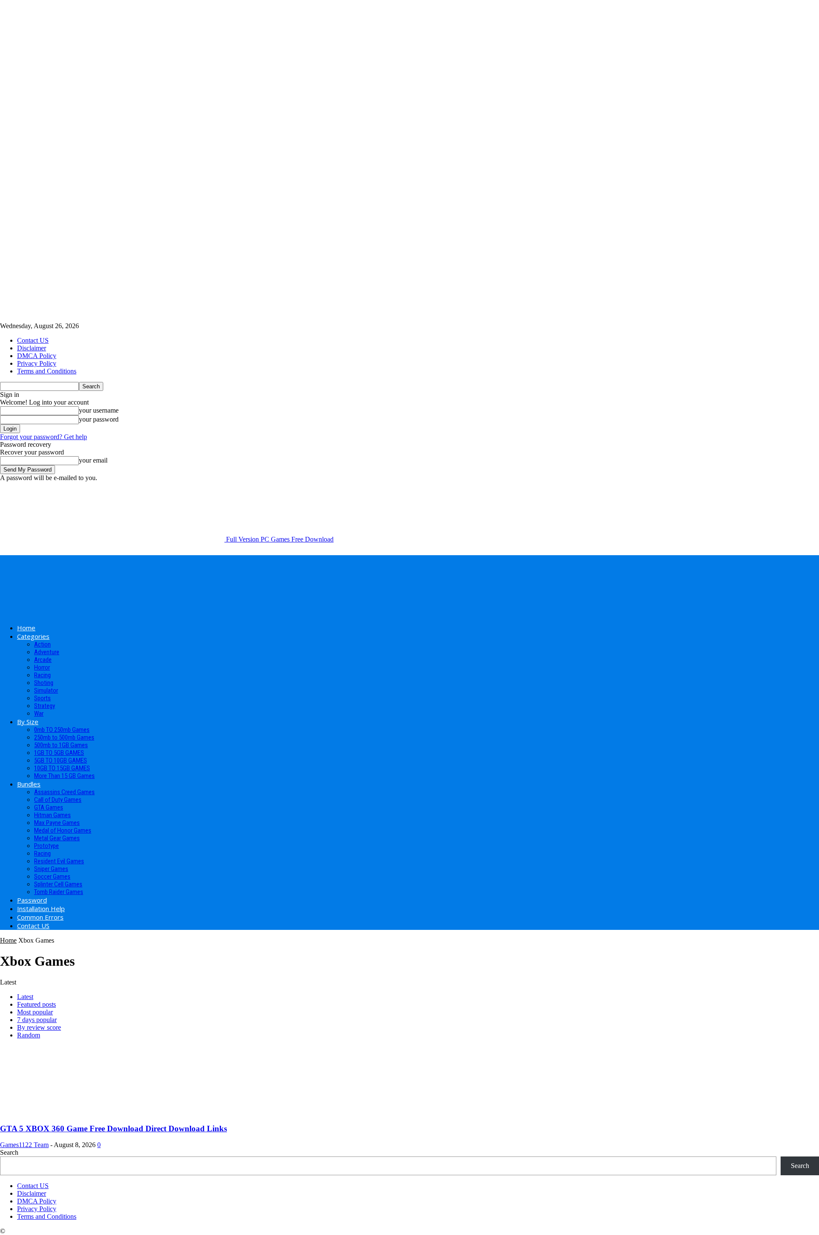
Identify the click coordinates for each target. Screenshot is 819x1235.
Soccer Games (52, 876)
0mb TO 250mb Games (62, 730)
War (39, 713)
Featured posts (36, 1004)
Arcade (43, 660)
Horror (42, 667)
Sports (42, 698)
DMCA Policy (36, 355)
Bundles (29, 784)
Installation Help (41, 908)
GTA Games (48, 807)
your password (99, 419)
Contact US (33, 340)
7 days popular (37, 1019)
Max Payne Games (57, 823)
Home (26, 627)
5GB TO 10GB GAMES (60, 760)
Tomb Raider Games (58, 892)
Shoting (43, 683)
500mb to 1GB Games (61, 745)
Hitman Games (52, 815)
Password (32, 900)
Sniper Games (51, 869)
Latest (25, 996)
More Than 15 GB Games (64, 776)
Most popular (35, 1012)
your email (93, 460)
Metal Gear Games (57, 838)
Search (9, 1152)
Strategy (44, 706)
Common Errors (40, 917)
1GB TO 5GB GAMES (59, 753)
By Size (27, 721)
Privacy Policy (36, 363)
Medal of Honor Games (62, 830)
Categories (33, 636)
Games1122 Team (24, 1144)
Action (42, 644)
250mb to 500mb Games (64, 737)
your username (99, 410)
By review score (39, 1027)
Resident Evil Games (59, 861)
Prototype (46, 846)
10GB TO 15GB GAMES (62, 768)
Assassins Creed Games (64, 792)
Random (28, 1035)
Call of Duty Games (57, 800)
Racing (42, 675)
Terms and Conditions (46, 371)
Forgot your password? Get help (43, 436)
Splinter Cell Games (58, 884)
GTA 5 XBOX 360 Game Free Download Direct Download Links (113, 1128)
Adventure (46, 652)
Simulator (46, 690)
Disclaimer (31, 348)
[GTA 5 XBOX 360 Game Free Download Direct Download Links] (69, 1112)
